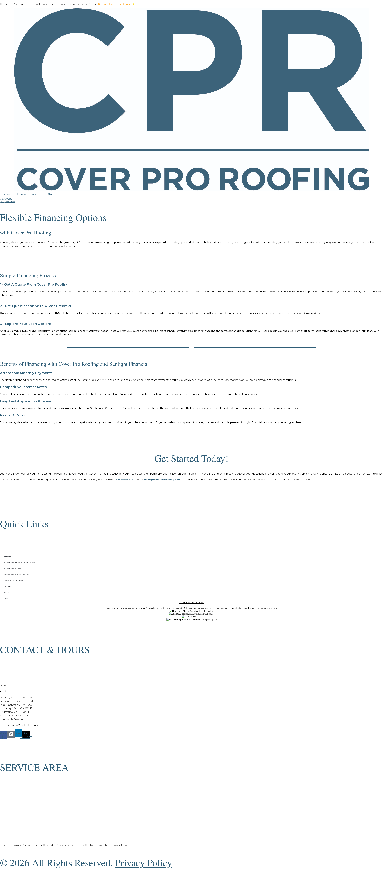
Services (7, 194)
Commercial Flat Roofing (13, 568)
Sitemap (6, 598)
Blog (49, 194)
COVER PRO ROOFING (191, 602)
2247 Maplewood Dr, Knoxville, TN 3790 (24, 679)
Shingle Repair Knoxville (13, 580)
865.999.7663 (17, 685)
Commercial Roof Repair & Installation (19, 562)
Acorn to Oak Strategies (196, 879)
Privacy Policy (143, 862)
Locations (21, 194)
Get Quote (7, 556)
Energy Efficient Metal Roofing (16, 574)
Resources (7, 592)
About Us (36, 194)
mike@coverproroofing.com (25, 691)
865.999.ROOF (124, 479)
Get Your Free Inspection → (114, 4)
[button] (6, 198)
